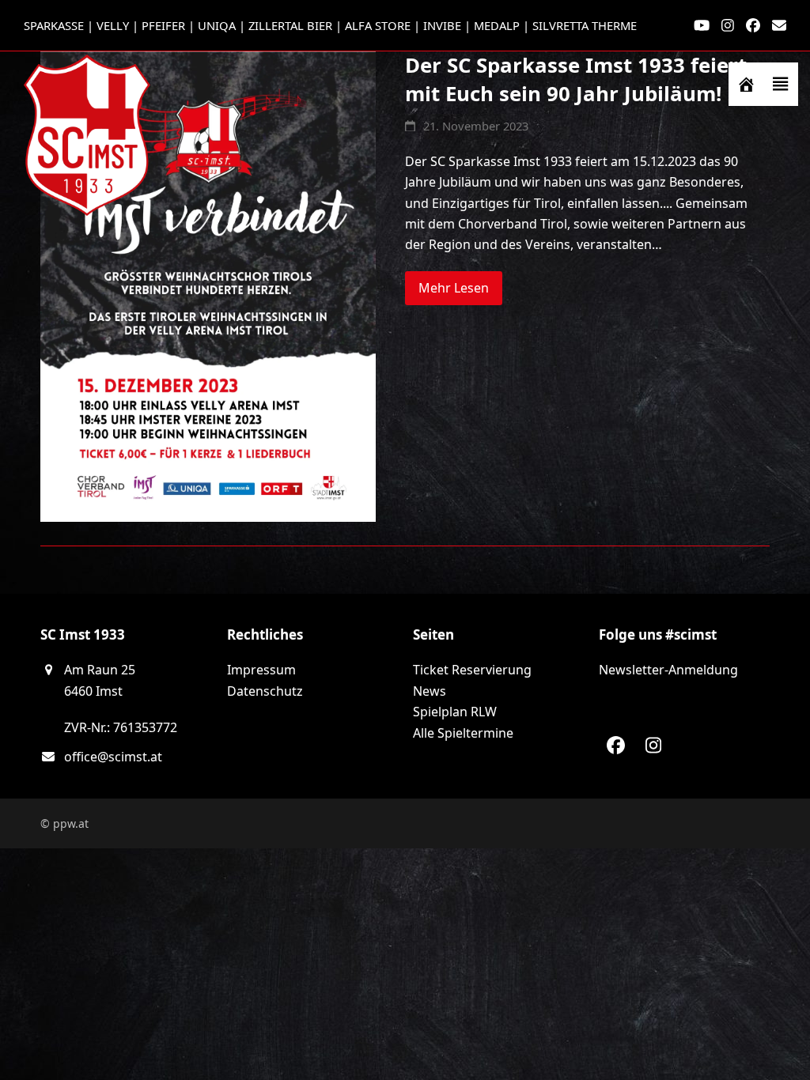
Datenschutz (265, 691)
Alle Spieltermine (463, 733)
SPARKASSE (54, 25)
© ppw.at (64, 823)
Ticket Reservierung (472, 669)
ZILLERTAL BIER (290, 25)
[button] (780, 84)
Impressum (261, 669)
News (429, 691)
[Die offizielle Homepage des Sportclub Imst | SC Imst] (746, 84)
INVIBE (442, 25)
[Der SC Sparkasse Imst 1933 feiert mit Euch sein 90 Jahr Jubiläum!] (208, 285)
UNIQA (217, 25)
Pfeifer (163, 25)
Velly (113, 25)
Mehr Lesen (453, 287)
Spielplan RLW (455, 711)
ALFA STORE (378, 25)
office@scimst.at (113, 756)
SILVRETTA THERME (584, 25)
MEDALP (497, 25)
